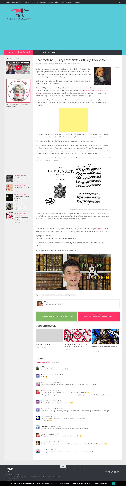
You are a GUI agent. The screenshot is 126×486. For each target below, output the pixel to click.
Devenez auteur (66, 2)
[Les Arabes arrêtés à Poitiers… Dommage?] (9, 206)
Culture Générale (43, 52)
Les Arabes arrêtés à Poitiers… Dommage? (20, 207)
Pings (56, 362)
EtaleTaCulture (25, 477)
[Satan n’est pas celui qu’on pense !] (9, 178)
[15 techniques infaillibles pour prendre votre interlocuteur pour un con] (77, 335)
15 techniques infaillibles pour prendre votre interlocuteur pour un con (21, 218)
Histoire (7, 2)
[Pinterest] (29, 52)
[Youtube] (27, 52)
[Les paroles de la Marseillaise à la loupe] (9, 187)
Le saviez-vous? (18, 204)
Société (74, 295)
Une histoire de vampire (43, 344)
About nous (76, 2)
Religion (69, 295)
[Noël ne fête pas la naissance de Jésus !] (9, 197)
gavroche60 (44, 442)
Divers (57, 2)
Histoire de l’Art (16, 2)
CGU (15, 480)
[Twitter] (21, 52)
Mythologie (26, 2)
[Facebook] (18, 52)
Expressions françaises (55, 295)
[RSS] (24, 52)
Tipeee (99, 228)
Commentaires (43, 362)
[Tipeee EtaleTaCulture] (18, 102)
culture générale (46, 295)
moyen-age (64, 295)
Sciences (50, 2)
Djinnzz (40, 63)
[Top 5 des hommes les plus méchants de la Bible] (105, 336)
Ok (114, 483)
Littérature (43, 2)
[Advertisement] (63, 37)
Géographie (34, 2)
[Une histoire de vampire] (49, 335)
